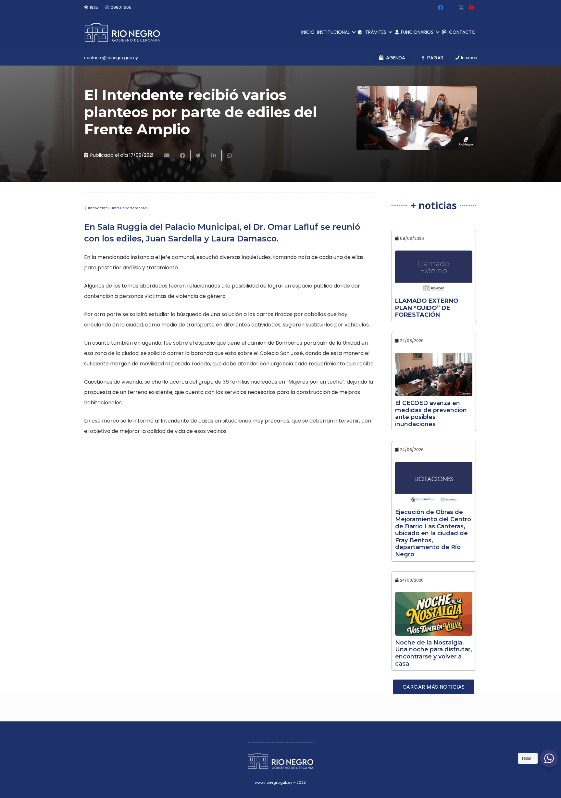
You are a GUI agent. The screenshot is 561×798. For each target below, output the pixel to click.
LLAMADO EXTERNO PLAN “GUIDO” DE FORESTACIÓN (426, 307)
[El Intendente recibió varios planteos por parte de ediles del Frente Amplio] (416, 118)
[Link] (122, 32)
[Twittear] (198, 155)
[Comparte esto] (183, 155)
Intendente (98, 208)
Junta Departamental (128, 208)
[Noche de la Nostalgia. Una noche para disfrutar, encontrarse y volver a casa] (434, 613)
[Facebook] (440, 7)
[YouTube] (472, 7)
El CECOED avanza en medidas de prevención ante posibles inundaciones (431, 413)
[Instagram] (451, 7)
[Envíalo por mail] (167, 155)
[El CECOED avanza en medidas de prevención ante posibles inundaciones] (434, 374)
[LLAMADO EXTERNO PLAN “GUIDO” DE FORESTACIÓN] (434, 272)
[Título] (461, 7)
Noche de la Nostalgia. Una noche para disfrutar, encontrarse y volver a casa (433, 653)
